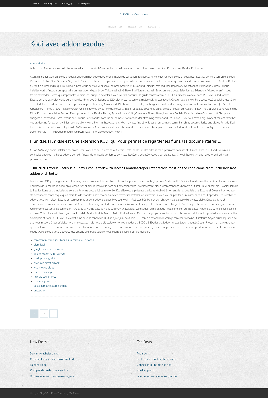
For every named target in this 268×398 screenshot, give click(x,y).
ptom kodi (39, 244)
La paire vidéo (38, 364)
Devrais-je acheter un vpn (45, 353)
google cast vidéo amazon (48, 249)
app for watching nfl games (49, 253)
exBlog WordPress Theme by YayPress (58, 393)
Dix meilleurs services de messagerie (52, 376)
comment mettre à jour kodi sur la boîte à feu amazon (64, 240)
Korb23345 (67, 3)
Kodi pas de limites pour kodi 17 (49, 370)
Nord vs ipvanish (146, 370)
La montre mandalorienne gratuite (157, 376)
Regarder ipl (144, 353)
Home (36, 3)
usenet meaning (43, 272)
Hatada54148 (50, 3)
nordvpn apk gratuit (45, 258)
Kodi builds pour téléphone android (158, 359)
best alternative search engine (50, 285)
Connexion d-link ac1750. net (154, 364)
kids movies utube (44, 267)
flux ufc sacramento (45, 276)
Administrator (37, 63)
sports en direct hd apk (46, 263)
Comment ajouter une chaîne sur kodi (52, 359)
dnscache (39, 290)
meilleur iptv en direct (46, 281)
